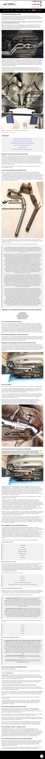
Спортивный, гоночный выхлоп (22, 316)
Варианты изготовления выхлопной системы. (22, 138)
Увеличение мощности (22, 313)
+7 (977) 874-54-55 (12, 132)
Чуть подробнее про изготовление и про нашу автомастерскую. (22, 143)
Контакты (39, 10)
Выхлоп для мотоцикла (22, 318)
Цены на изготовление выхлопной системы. (22, 145)
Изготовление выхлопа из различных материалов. (22, 141)
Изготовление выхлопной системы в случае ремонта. (22, 149)
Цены (8, 10)
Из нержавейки (22, 312)
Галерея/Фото (18, 10)
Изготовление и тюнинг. (22, 147)
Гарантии (24, 10)
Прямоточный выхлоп (22, 317)
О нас (5, 10)
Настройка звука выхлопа (22, 315)
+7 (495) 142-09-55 (5, 132)
